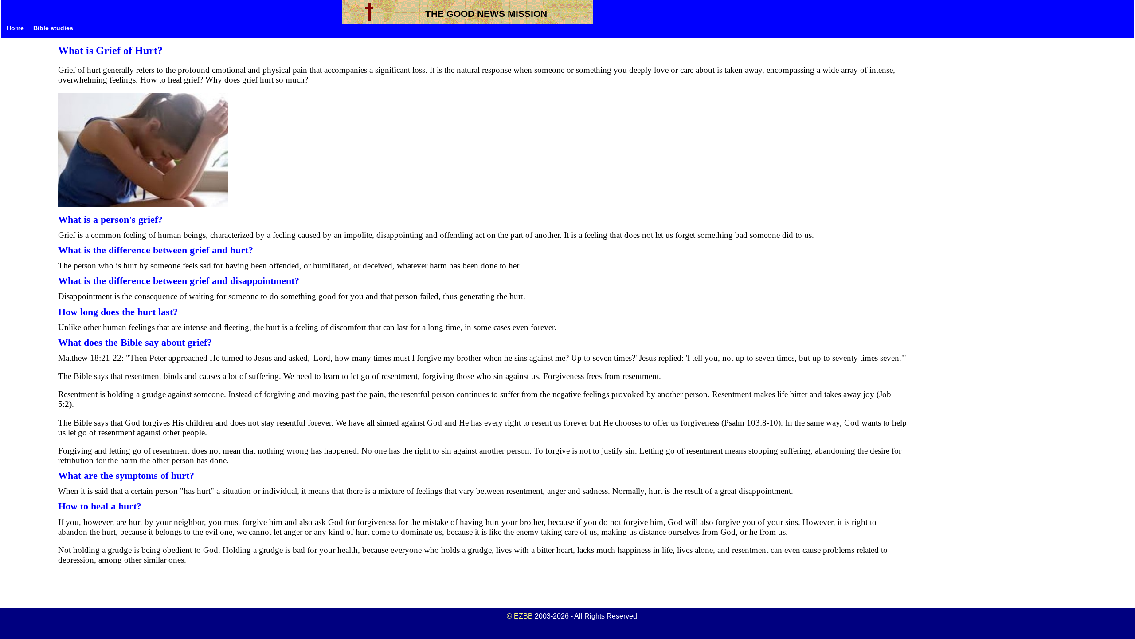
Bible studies (53, 28)
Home (15, 28)
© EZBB (520, 616)
